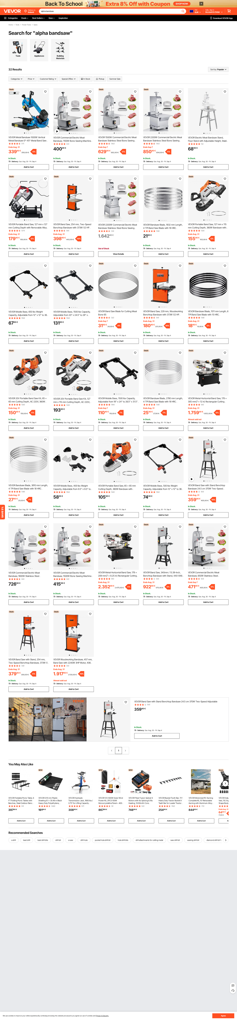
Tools (17, 25)
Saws (35, 25)
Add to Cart (29, 167)
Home (11, 25)
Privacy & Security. (102, 1016)
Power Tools (26, 25)
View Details (118, 254)
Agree (223, 1016)
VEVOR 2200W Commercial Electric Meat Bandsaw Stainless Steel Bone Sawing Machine (162, 140)
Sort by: (213, 69)
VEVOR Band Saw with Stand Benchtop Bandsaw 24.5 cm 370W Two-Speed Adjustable (206, 488)
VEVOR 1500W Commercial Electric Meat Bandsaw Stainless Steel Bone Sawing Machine (117, 140)
